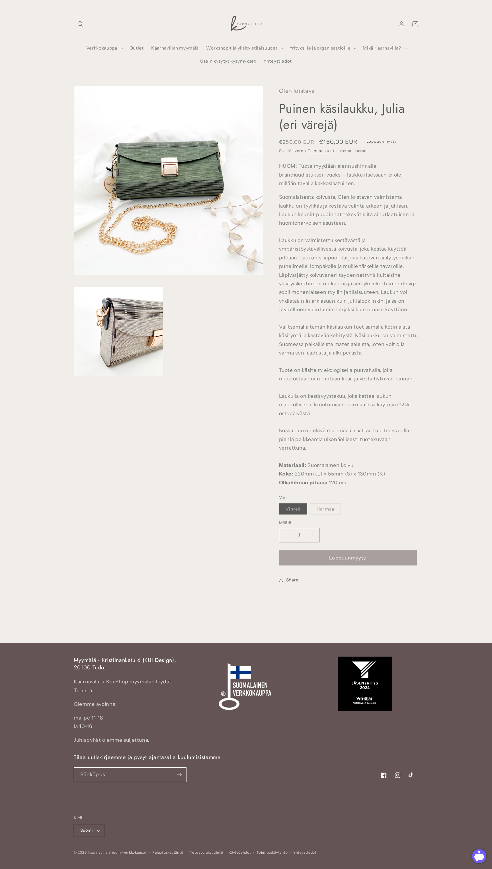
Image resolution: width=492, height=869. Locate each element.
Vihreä (297, 510)
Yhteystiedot (305, 852)
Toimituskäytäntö (272, 852)
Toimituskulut (321, 150)
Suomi (86, 830)
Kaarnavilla (97, 852)
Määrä (285, 522)
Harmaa (329, 510)
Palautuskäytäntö (167, 852)
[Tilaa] (179, 774)
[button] (80, 24)
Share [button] (292, 580)
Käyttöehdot (240, 852)
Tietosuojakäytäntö (206, 852)
